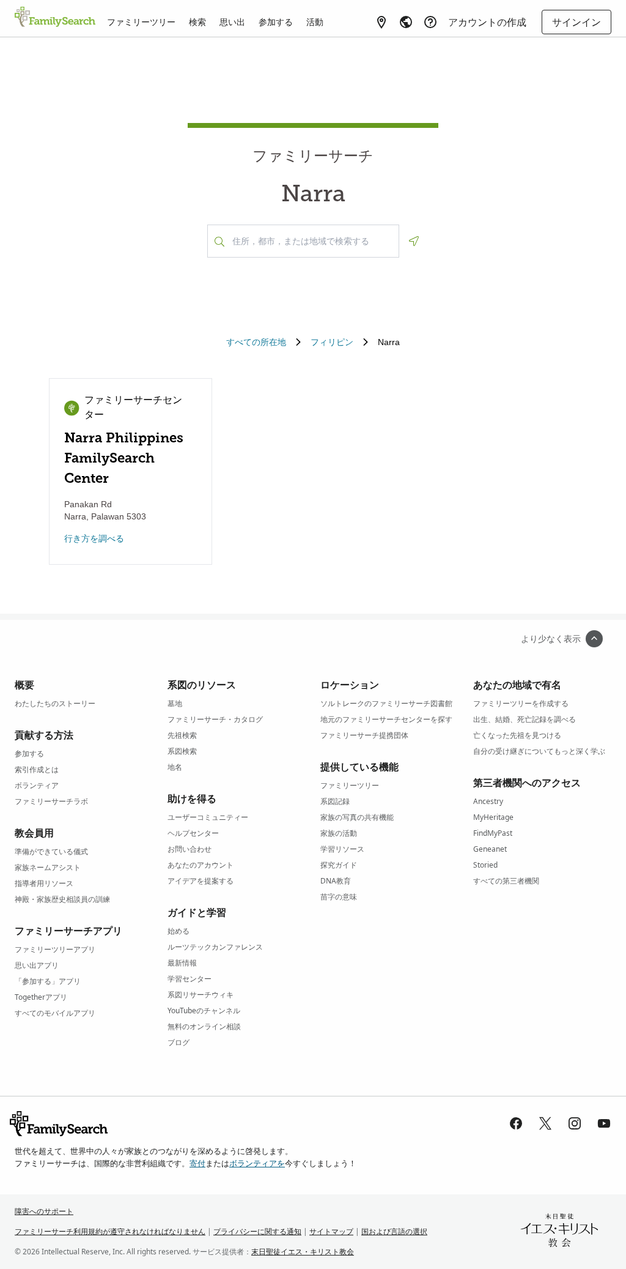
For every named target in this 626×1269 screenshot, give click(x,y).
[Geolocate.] (414, 241)
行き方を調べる (94, 538)
